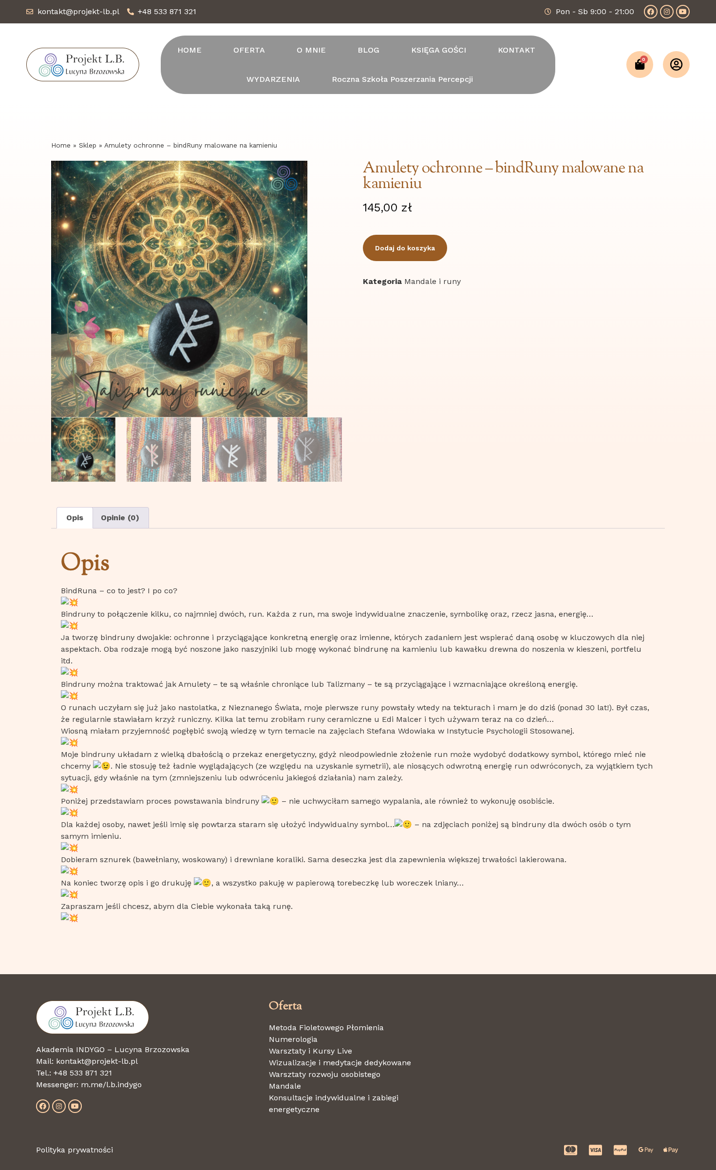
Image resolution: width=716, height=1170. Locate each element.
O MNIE (311, 50)
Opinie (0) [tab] (120, 517)
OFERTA (249, 50)
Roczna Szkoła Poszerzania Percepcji (402, 79)
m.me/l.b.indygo (111, 1084)
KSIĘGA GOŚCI (438, 50)
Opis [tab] (74, 517)
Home (61, 145)
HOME (189, 50)
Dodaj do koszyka (405, 248)
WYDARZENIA (273, 79)
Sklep (87, 145)
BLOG (368, 50)
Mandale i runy (432, 281)
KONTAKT (516, 50)
